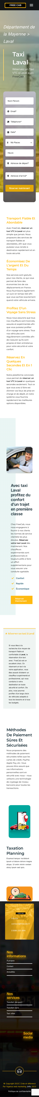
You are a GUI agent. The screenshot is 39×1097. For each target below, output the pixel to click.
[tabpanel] (19, 674)
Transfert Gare (13, 1008)
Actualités (11, 972)
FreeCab (18, 76)
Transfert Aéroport (14, 1002)
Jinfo (29, 1086)
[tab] (19, 633)
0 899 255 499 (18, 930)
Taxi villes (11, 1013)
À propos (11, 960)
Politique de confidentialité (19, 1091)
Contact (10, 966)
